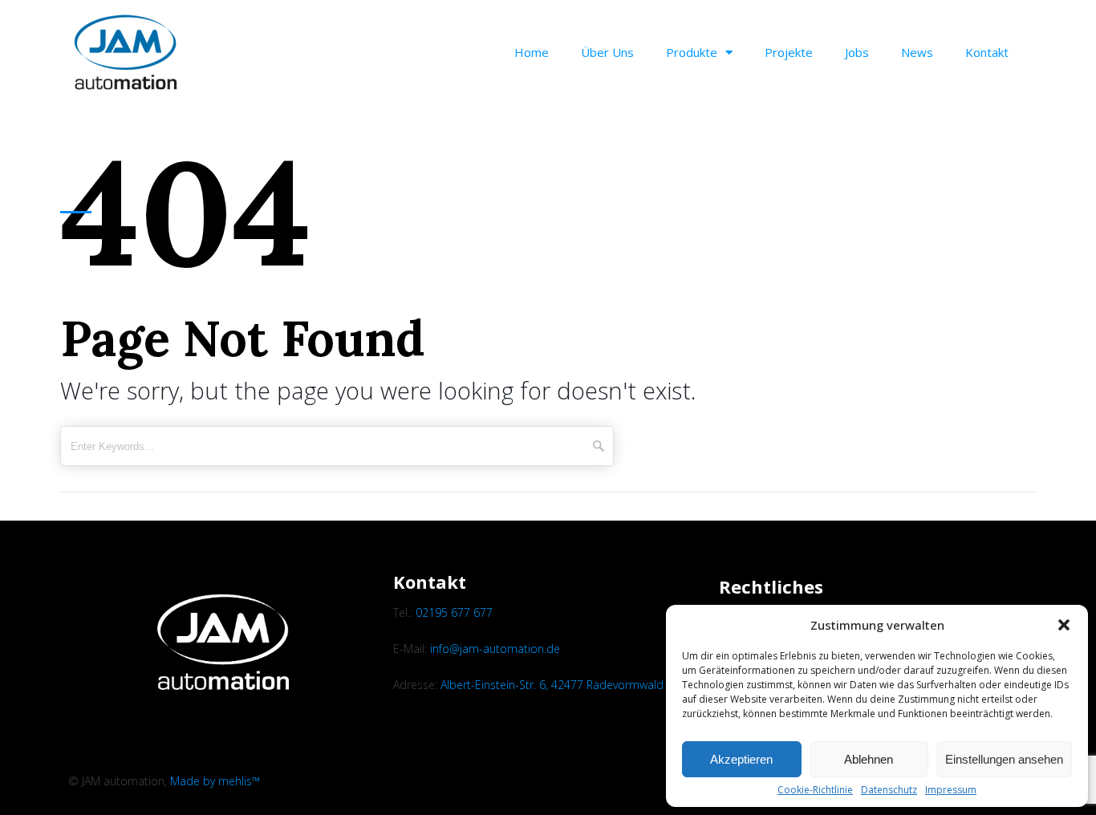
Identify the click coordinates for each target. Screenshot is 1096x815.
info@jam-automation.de (495, 648)
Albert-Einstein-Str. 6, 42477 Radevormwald (552, 684)
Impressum (950, 790)
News (917, 52)
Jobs (857, 52)
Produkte (691, 52)
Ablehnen (868, 759)
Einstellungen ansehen (1004, 759)
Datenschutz (889, 790)
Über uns (607, 52)
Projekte (789, 52)
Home (531, 52)
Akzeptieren (741, 759)
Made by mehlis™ (215, 781)
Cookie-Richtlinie (815, 790)
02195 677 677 (454, 612)
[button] (1064, 625)
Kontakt (987, 52)
